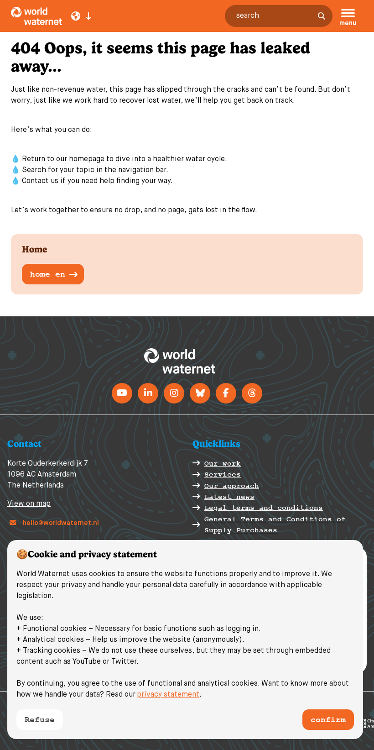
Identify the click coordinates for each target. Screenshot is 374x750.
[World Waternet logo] (54, 16)
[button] (347, 18)
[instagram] (174, 393)
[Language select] (81, 16)
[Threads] (252, 393)
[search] (321, 16)
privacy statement (168, 694)
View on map (29, 504)
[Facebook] (226, 393)
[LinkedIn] (148, 393)
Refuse (40, 719)
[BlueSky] (200, 393)
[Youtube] (122, 393)
